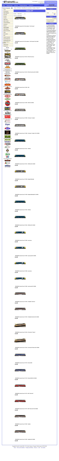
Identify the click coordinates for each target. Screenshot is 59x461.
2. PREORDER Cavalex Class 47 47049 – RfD (50, 29)
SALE (5, 9)
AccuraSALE (6, 11)
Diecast (5, 25)
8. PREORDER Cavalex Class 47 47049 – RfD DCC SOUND (50, 45)
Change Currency (50, 21)
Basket (51, 16)
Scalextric (5, 24)
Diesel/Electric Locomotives (27, 7)
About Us (16, 5)
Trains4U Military (7, 22)
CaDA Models (6, 29)
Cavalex (34, 7)
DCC (4, 35)
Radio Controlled (7, 30)
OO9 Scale (6, 19)
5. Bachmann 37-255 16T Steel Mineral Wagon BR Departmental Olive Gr (51, 36)
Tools (5, 32)
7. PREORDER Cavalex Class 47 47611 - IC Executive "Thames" (50, 42)
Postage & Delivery (23, 5)
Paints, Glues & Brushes (6, 42)
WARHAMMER (6, 27)
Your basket (43, 447)
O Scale (5, 17)
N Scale (5, 16)
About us (36, 447)
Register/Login (10, 5)
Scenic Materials (7, 38)
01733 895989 (34, 1)
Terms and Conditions (21, 447)
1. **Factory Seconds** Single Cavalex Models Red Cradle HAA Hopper (50, 26)
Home (4, 5)
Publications (6, 44)
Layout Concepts (7, 37)
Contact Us (31, 5)
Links (39, 447)
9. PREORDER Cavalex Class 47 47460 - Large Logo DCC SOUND (50, 48)
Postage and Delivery (30, 447)
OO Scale (5, 14)
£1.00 (16, 27)
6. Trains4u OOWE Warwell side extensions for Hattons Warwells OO (50, 39)
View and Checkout (50, 20)
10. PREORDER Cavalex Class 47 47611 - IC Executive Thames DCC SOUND (51, 52)
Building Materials (7, 40)
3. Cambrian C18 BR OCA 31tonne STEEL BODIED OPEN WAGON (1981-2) (51, 31)
